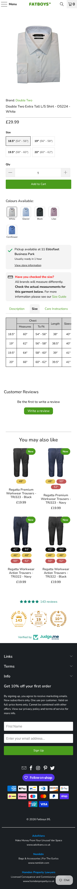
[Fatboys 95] (38, 4)
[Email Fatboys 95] (24, 768)
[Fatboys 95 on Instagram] (38, 768)
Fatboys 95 (43, 819)
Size (35, 309)
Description (17, 309)
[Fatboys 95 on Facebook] (31, 768)
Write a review (38, 411)
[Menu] (2, 4)
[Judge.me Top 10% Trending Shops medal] (58, 619)
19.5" (18, 152)
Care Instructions (56, 309)
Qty (8, 164)
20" (43, 152)
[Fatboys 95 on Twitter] (52, 768)
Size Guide (59, 297)
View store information (28, 265)
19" (43, 141)
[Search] (62, 4)
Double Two (24, 100)
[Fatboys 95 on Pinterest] (45, 768)
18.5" (18, 141)
